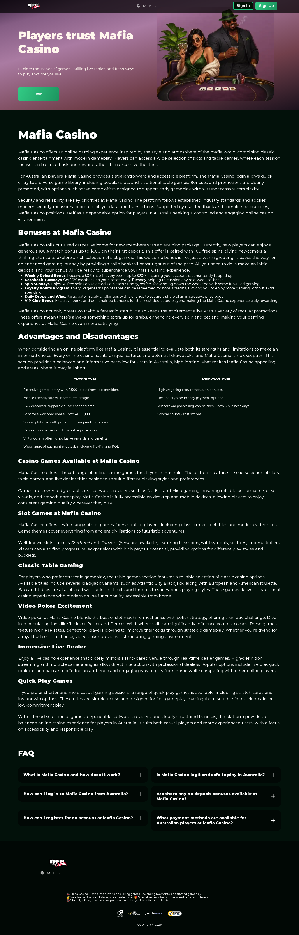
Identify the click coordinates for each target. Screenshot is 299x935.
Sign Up (266, 6)
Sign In (243, 6)
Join (39, 94)
